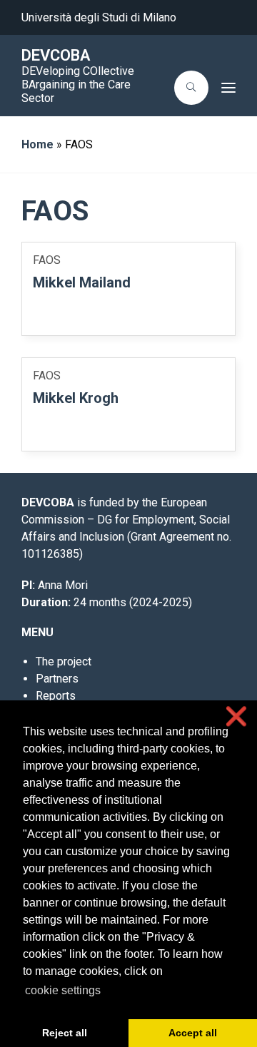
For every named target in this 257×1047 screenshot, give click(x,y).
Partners (57, 678)
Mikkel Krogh (76, 398)
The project (63, 661)
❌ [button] (236, 716)
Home (37, 144)
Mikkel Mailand (82, 282)
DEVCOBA (55, 55)
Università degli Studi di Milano (98, 17)
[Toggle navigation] (226, 88)
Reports (56, 696)
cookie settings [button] (63, 990)
